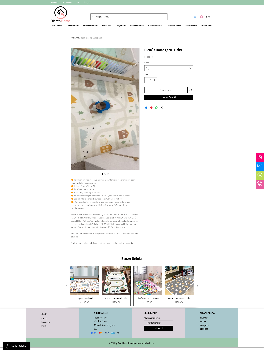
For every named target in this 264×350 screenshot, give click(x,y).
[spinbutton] (151, 80)
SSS (95, 328)
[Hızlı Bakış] (84, 280)
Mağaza (44, 318)
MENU (43, 313)
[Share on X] (161, 107)
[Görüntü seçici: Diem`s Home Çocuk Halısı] (102, 173)
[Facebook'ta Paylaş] (146, 107)
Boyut (147, 62)
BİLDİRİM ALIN (150, 313)
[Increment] (155, 80)
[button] (195, 17)
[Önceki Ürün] (66, 286)
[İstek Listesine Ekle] (190, 90)
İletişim (43, 326)
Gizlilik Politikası (100, 321)
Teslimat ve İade (100, 317)
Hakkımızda (45, 322)
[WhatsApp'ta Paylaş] (156, 107)
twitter (203, 321)
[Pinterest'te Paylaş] (151, 107)
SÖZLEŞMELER (101, 313)
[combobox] (168, 68)
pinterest (204, 328)
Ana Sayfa (75, 37)
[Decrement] (147, 80)
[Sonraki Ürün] (197, 286)
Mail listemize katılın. (152, 318)
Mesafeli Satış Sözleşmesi (104, 325)
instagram (204, 325)
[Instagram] (259, 157)
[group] (132, 286)
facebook (204, 317)
